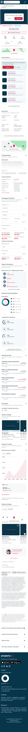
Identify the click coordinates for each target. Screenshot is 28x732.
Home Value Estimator (21, 709)
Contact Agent (14, 558)
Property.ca (4, 659)
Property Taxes (5, 250)
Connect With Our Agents (8, 709)
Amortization (17, 218)
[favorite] (18, 422)
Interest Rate (5, 218)
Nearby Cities (5, 640)
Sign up (18, 18)
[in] (10, 666)
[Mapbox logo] (5, 522)
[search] (12, 2)
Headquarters (15, 697)
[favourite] (22, 6)
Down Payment (5, 211)
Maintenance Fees (5, 243)
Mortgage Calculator (7, 710)
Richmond (4, 7)
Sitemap (10, 700)
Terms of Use (4, 700)
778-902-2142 (15, 553)
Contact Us (24, 707)
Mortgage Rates (17, 710)
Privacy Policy (21, 699)
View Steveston (5, 494)
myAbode (11, 659)
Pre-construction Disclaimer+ (14, 722)
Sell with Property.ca (15, 707)
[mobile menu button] (26, 2)
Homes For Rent (8, 712)
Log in (9, 18)
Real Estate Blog (5, 707)
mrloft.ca (9, 697)
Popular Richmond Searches (10, 634)
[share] (25, 6)
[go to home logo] (7, 656)
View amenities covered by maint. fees (14, 136)
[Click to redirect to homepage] (2, 2)
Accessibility (14, 699)
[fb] (5, 666)
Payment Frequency (6, 225)
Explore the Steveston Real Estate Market (13, 628)
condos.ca (3, 697)
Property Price (5, 204)
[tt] (2, 666)
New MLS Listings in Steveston (10, 646)
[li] (7, 666)
